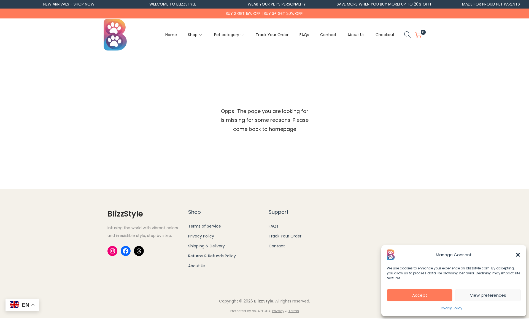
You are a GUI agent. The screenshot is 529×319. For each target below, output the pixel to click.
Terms (293, 311)
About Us (196, 266)
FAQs (273, 226)
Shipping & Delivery (206, 246)
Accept (419, 295)
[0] (418, 34)
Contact (277, 246)
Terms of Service (204, 226)
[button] (518, 255)
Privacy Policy (451, 308)
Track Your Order (285, 236)
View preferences (488, 295)
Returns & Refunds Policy (212, 256)
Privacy (278, 311)
